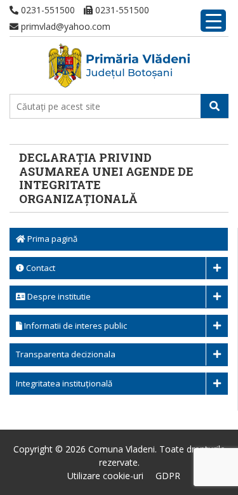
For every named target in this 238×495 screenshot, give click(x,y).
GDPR (167, 476)
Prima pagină (51, 238)
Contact (39, 268)
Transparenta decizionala (66, 354)
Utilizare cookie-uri (105, 476)
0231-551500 (46, 10)
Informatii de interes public (74, 325)
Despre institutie (58, 296)
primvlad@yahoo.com (64, 26)
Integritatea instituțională (64, 383)
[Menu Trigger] (213, 21)
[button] (214, 106)
